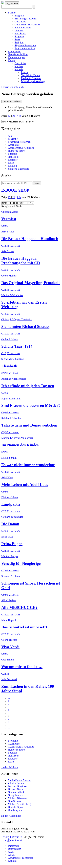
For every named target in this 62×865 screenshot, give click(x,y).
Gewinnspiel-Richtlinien (20, 857)
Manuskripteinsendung (33, 81)
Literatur (19, 30)
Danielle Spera (15, 807)
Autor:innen (14, 51)
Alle (19, 115)
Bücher (12, 12)
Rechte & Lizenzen (31, 78)
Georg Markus (15, 795)
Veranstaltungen (16, 57)
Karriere (19, 66)
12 (9, 115)
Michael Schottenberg (19, 804)
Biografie (19, 15)
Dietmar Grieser (16, 789)
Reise (17, 39)
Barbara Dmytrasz (17, 786)
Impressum (13, 845)
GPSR (11, 854)
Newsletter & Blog (18, 54)
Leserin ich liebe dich (12, 87)
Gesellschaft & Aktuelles (27, 24)
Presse (24, 72)
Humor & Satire (23, 27)
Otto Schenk (14, 801)
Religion (19, 42)
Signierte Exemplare (25, 45)
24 (13, 115)
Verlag (11, 60)
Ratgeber (19, 36)
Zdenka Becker (16, 783)
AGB (11, 851)
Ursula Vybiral (15, 810)
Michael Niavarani (17, 798)
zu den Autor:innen (11, 815)
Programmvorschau (25, 48)
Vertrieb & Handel (30, 75)
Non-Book (20, 33)
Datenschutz (14, 848)
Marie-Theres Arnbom (19, 780)
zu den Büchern (9, 767)
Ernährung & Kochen (26, 18)
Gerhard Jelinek (16, 792)
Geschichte (20, 21)
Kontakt (19, 69)
